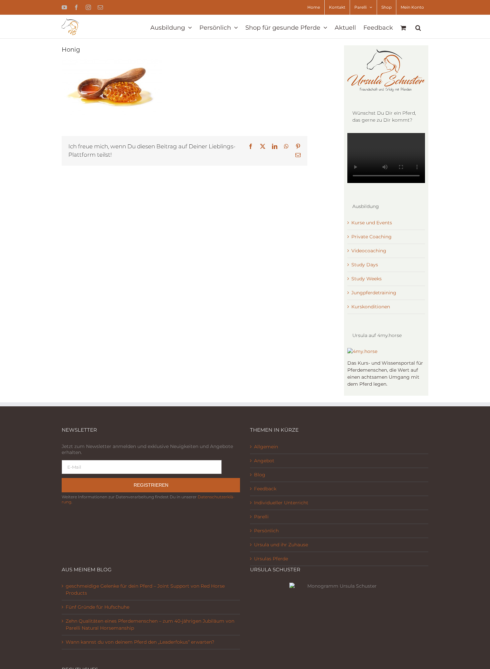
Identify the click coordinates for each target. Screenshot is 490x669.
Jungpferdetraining (373, 293)
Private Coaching (371, 237)
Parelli (261, 517)
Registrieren (151, 485)
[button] (418, 26)
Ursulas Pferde (271, 559)
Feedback (265, 489)
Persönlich (266, 531)
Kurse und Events (371, 223)
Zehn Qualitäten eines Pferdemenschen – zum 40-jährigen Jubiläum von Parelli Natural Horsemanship (150, 624)
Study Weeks (366, 279)
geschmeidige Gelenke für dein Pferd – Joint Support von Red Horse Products (145, 589)
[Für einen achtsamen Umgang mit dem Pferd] (362, 351)
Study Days (364, 265)
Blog (259, 475)
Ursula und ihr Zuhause (281, 545)
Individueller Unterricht (281, 503)
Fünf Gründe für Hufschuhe (97, 607)
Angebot (264, 461)
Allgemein (266, 447)
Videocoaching (368, 251)
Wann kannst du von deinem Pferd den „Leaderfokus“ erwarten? (140, 642)
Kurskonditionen (370, 307)
